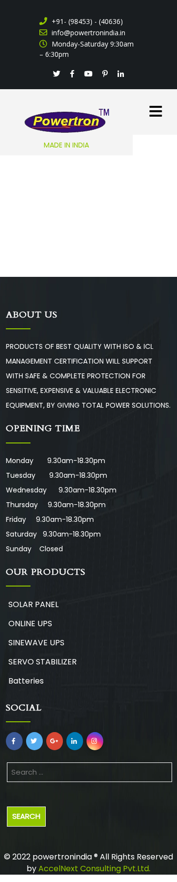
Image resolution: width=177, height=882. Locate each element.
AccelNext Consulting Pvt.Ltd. (94, 868)
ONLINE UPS (30, 623)
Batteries (26, 680)
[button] (147, 106)
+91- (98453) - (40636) (86, 21)
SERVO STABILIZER (42, 661)
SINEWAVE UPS (36, 642)
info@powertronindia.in (87, 32)
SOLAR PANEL (33, 604)
